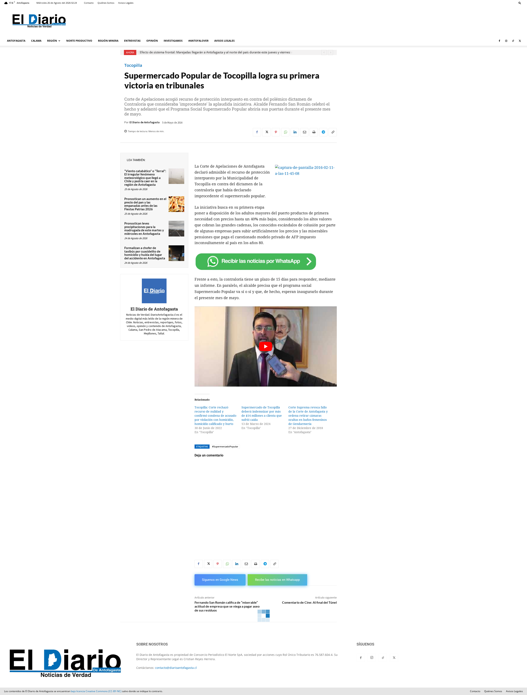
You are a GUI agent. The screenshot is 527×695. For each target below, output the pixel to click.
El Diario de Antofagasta (144, 122)
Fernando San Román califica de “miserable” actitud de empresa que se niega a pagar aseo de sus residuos (227, 606)
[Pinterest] (276, 132)
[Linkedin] (295, 132)
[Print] (314, 132)
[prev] (323, 52)
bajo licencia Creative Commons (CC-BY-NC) (96, 691)
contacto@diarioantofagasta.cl (176, 668)
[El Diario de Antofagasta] (154, 291)
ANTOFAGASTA (16, 40)
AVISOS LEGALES (224, 40)
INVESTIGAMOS (173, 40)
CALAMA (36, 40)
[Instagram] (506, 41)
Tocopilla (133, 65)
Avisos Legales (125, 2)
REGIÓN (52, 40)
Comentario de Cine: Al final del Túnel (309, 602)
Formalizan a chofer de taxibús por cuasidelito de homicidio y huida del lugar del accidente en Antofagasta (144, 253)
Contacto (89, 2)
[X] (520, 41)
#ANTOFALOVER (198, 40)
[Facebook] (499, 41)
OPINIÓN (152, 40)
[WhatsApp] (285, 132)
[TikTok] (513, 41)
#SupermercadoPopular (225, 446)
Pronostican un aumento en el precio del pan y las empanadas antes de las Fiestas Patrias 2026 (145, 204)
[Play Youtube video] (266, 346)
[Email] (304, 132)
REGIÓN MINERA (108, 40)
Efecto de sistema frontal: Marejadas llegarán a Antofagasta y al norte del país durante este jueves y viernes (214, 52)
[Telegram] (323, 132)
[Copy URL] (333, 132)
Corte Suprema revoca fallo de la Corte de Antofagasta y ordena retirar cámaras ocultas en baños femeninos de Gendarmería (308, 416)
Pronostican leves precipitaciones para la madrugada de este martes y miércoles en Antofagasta (144, 228)
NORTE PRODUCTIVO (79, 40)
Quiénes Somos (106, 2)
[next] (330, 52)
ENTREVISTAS (132, 40)
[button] (520, 2)
